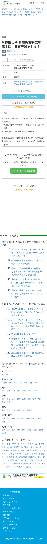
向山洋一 (39, 447)
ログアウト (7, 531)
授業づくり (16, 55)
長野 (29, 399)
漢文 (43, 464)
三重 (8, 402)
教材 (33, 447)
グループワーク (13, 444)
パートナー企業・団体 (12, 508)
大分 (24, 430)
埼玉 (19, 391)
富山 (8, 399)
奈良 (24, 410)
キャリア (36, 464)
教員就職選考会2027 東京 (23, 334)
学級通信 (5, 450)
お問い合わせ (8, 521)
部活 (39, 457)
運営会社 (6, 505)
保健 (23, 450)
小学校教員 (9, 457)
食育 (21, 464)
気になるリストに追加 (24, 103)
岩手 (15, 383)
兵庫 (19, 410)
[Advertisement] (23, 25)
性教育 (11, 454)
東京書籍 (33, 454)
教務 (16, 464)
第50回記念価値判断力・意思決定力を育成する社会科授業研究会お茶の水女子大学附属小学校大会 (27, 271)
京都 (8, 410)
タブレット (15, 450)
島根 (8, 418)
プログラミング (9, 467)
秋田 (25, 383)
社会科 (23, 444)
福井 (19, 399)
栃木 (8, 391)
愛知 (3, 402)
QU (36, 444)
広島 (19, 418)
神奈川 (35, 391)
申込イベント (8, 495)
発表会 (35, 450)
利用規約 (6, 515)
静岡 (39, 399)
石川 (13, 399)
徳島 (29, 418)
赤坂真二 (20, 467)
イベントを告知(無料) (11, 492)
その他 (4, 433)
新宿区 (9, 51)
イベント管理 (8, 498)
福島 (36, 383)
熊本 (19, 430)
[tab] (5, 113)
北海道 (4, 383)
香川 (34, 418)
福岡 (3, 430)
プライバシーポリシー (12, 518)
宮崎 (29, 430)
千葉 (24, 391)
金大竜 (28, 467)
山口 (24, 418)
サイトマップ (8, 512)
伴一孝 (9, 447)
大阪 (13, 410)
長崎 (13, 430)
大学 (9, 55)
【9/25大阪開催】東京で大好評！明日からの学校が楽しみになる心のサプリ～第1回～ (27, 312)
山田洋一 (26, 447)
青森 (10, 383)
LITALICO (19, 454)
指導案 (28, 450)
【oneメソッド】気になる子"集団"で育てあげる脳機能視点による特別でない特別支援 (27, 282)
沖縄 (41, 430)
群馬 (13, 391)
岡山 (13, 418)
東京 (15, 51)
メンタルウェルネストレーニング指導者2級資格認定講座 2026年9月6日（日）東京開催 (27, 252)
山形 (31, 383)
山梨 (24, 399)
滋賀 (3, 410)
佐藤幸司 (27, 464)
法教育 (25, 457)
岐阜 (34, 399)
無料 (3, 444)
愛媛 (39, 418)
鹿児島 (35, 430)
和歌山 (30, 410)
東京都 (5, 241)
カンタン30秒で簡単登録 (23, 171)
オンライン (6, 374)
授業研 (30, 444)
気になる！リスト (10, 502)
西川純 (18, 457)
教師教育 (32, 457)
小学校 (24, 55)
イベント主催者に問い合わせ (23, 96)
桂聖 (26, 454)
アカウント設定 (9, 528)
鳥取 (3, 418)
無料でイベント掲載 (36, 3)
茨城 (3, 391)
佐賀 (8, 430)
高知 (3, 422)
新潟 (3, 399)
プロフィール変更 (10, 525)
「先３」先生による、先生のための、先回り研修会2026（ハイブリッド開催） (26, 293)
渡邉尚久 (17, 447)
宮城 (20, 383)
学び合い (24, 460)
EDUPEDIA (34, 460)
